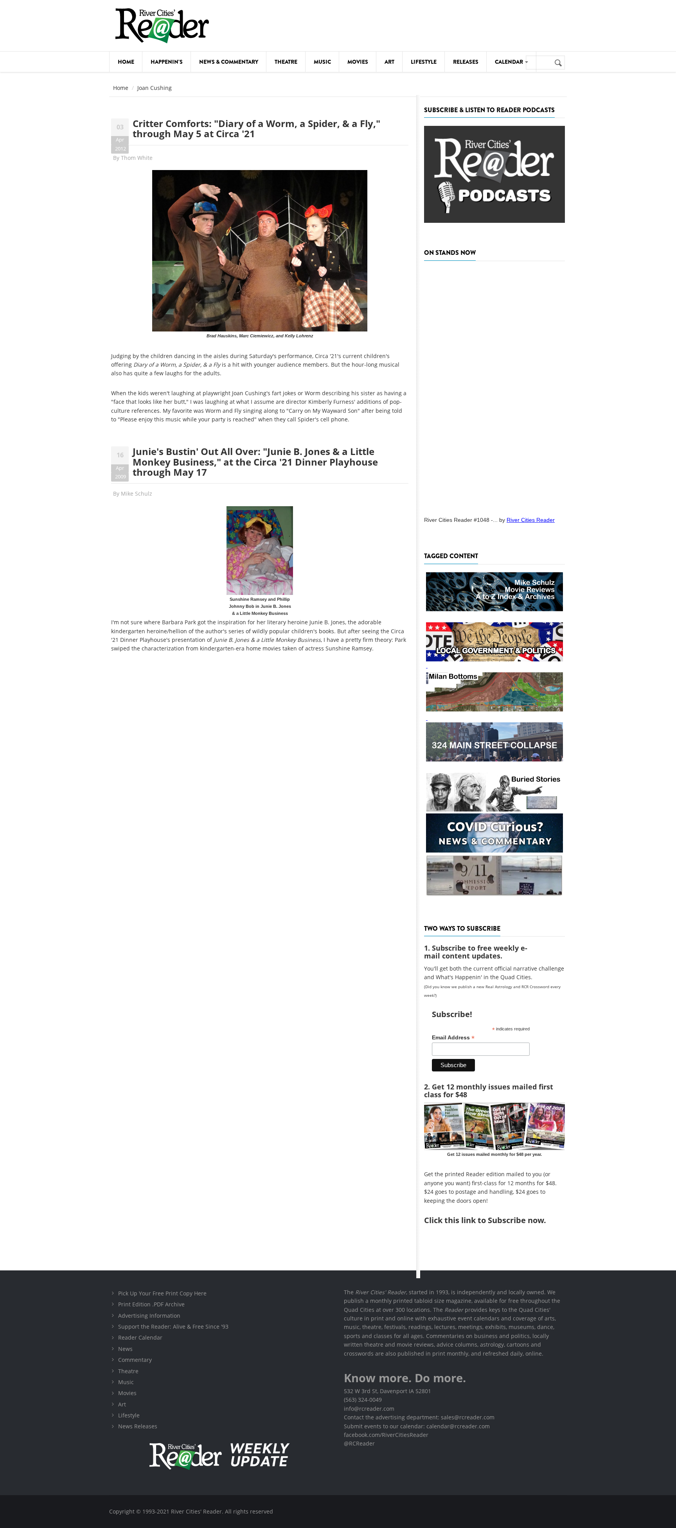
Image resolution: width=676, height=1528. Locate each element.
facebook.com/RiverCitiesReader (386, 1434)
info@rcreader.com (369, 1408)
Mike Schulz (136, 493)
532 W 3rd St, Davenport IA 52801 (387, 1391)
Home (126, 62)
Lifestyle (424, 62)
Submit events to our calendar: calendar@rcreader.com (417, 1426)
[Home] (162, 25)
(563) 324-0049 (363, 1399)
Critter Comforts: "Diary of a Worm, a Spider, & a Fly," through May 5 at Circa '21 (256, 128)
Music (322, 62)
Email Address (453, 1037)
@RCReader (359, 1443)
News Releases (137, 1426)
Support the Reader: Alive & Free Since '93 (173, 1326)
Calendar (509, 62)
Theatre (286, 62)
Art (389, 62)
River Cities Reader (531, 520)
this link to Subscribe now (494, 1220)
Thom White (137, 157)
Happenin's (167, 62)
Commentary (135, 1359)
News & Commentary (228, 62)
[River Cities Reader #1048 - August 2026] (494, 386)
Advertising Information (149, 1315)
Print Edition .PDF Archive (151, 1304)
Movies (357, 62)
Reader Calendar (140, 1337)
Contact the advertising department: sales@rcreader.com (419, 1417)
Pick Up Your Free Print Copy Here (162, 1293)
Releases (465, 62)
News (125, 1348)
